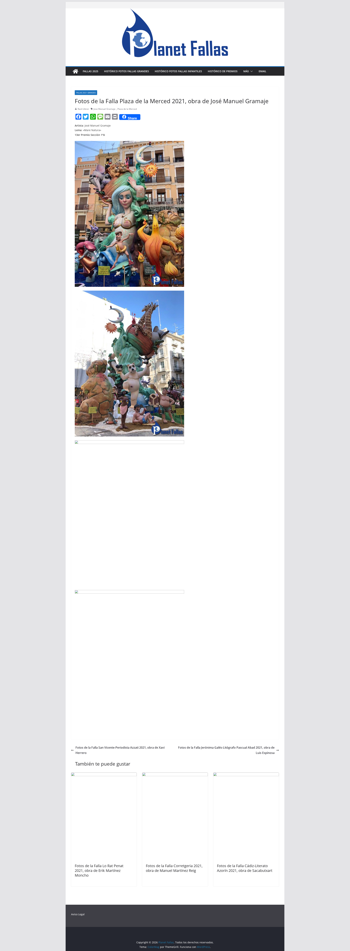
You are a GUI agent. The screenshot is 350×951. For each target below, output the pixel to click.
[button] (251, 71)
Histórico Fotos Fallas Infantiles (178, 71)
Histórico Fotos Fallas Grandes (126, 71)
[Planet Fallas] (75, 71)
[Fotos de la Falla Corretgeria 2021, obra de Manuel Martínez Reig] (175, 775)
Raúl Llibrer (83, 108)
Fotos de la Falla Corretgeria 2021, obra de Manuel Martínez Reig (174, 868)
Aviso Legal (78, 914)
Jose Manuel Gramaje (104, 108)
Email (262, 71)
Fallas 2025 (90, 71)
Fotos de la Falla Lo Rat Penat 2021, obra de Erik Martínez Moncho (99, 870)
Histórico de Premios (223, 71)
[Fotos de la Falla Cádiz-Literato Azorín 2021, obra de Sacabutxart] (246, 775)
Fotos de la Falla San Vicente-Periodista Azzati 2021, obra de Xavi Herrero (120, 750)
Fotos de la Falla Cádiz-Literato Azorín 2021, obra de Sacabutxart (244, 868)
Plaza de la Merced (127, 108)
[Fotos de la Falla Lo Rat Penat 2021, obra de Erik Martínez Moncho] (104, 775)
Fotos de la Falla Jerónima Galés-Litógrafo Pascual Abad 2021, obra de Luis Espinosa (226, 750)
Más (246, 71)
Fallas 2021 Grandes (86, 92)
